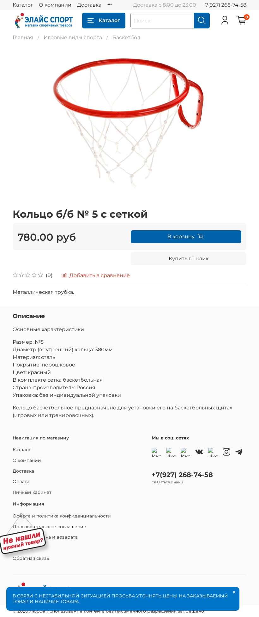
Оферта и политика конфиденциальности (62, 516)
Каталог (23, 5)
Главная (23, 37)
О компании (55, 5)
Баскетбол (126, 37)
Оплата (21, 481)
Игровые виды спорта (73, 37)
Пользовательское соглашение (49, 526)
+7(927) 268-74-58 (224, 5)
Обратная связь (31, 558)
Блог (18, 548)
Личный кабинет (32, 492)
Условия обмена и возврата (45, 537)
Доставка (89, 5)
